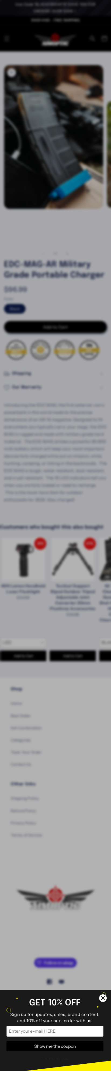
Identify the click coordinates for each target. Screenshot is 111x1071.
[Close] (103, 998)
